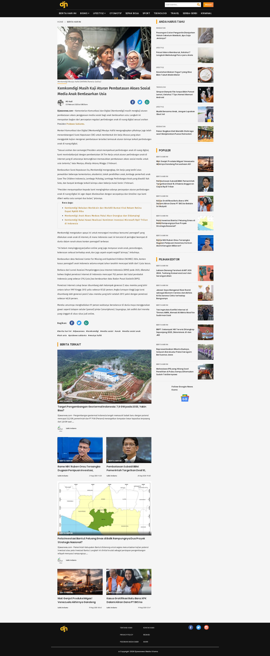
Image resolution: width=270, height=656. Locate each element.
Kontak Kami (149, 628)
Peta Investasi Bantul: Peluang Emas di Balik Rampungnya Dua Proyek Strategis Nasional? (175, 223)
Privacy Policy (126, 635)
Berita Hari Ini (68, 13)
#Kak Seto (62, 335)
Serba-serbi (190, 13)
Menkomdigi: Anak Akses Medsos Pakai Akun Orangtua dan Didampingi (102, 215)
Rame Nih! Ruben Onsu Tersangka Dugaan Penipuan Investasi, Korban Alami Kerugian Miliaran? (79, 470)
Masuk (208, 4)
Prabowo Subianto (75, 124)
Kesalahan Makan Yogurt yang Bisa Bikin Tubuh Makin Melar (174, 73)
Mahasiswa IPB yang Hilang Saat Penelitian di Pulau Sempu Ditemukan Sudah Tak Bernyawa (175, 371)
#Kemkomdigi (92, 331)
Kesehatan (160, 28)
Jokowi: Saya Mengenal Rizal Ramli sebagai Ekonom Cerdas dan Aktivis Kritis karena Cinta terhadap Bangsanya (174, 294)
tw (199, 631)
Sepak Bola (132, 13)
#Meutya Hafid (95, 335)
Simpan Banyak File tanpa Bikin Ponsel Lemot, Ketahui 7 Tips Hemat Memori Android (175, 94)
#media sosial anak (131, 331)
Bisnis (83, 13)
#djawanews (79, 331)
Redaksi (146, 635)
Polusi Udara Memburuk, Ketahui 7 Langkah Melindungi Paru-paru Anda (174, 53)
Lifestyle (98, 13)
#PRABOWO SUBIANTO (77, 335)
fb (191, 631)
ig (206, 631)
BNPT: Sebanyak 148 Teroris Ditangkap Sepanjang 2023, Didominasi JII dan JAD (175, 332)
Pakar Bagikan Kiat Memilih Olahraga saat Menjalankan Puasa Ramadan (175, 132)
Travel (175, 13)
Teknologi (160, 13)
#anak (118, 331)
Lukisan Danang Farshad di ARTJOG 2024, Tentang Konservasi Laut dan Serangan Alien (174, 273)
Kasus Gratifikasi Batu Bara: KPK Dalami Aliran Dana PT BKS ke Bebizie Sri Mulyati (126, 602)
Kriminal (206, 13)
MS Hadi (69, 101)
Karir (145, 642)
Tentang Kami (126, 628)
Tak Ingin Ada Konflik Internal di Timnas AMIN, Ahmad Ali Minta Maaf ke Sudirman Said (175, 312)
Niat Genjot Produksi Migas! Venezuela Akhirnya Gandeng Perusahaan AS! (77, 602)
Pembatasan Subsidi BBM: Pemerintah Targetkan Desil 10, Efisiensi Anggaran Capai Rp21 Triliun (126, 472)
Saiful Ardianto (71, 428)
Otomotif (116, 13)
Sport (146, 13)
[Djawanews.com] (64, 4)
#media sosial (106, 331)
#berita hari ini (64, 331)
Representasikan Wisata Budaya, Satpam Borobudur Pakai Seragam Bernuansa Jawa (174, 352)
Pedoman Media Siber (129, 642)
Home (60, 21)
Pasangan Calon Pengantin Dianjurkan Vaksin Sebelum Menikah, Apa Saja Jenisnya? (175, 35)
